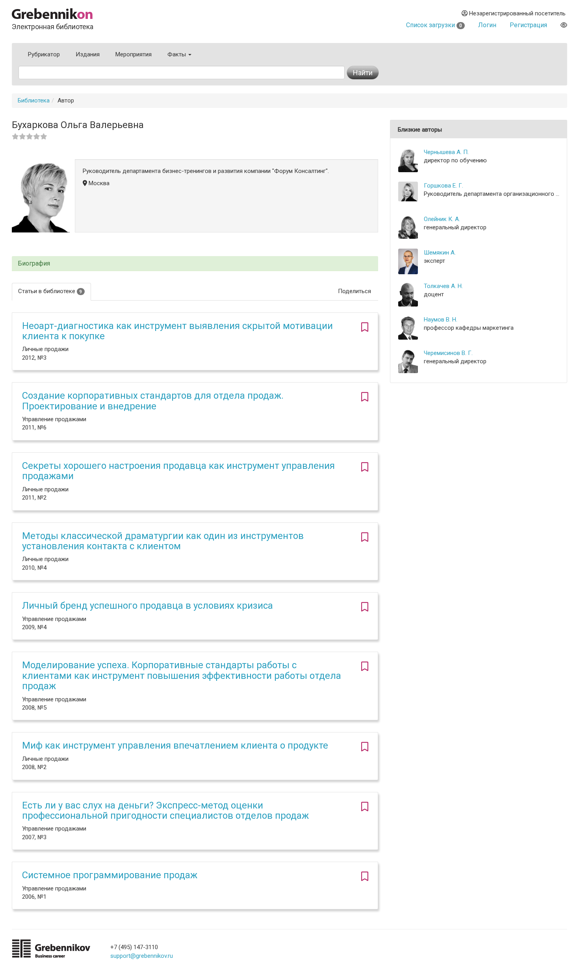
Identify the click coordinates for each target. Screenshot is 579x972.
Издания (88, 54)
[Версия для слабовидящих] (563, 25)
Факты (177, 54)
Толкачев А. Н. (443, 286)
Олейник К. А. (442, 219)
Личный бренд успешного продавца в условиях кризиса (147, 605)
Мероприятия (133, 54)
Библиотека (34, 100)
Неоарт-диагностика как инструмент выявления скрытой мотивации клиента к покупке (177, 331)
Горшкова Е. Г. (443, 185)
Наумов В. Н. (440, 319)
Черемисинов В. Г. (448, 353)
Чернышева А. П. (446, 152)
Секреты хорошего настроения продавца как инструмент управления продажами (178, 470)
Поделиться (354, 291)
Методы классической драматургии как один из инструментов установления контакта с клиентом (163, 541)
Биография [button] (34, 263)
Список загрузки (434, 25)
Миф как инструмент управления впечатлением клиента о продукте (175, 745)
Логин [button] (487, 25)
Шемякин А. (440, 252)
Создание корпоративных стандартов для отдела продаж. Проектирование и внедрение (153, 400)
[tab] (195, 263)
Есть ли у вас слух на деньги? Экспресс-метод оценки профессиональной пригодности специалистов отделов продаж (165, 810)
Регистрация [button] (528, 25)
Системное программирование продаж (109, 875)
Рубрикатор (44, 54)
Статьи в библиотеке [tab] (50, 291)
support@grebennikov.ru (141, 955)
